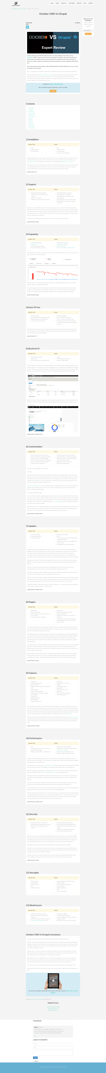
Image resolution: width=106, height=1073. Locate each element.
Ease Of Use (32, 113)
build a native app (73, 717)
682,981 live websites (62, 244)
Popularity (31, 111)
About (57, 3)
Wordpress (30, 57)
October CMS (34, 999)
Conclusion (32, 127)
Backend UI (32, 114)
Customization (32, 116)
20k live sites (34, 244)
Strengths (31, 124)
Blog (85, 3)
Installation (31, 108)
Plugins (30, 119)
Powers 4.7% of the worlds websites (66, 247)
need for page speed (49, 765)
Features (31, 121)
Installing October (31, 161)
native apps (69, 713)
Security (31, 123)
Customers (72, 3)
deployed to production (68, 161)
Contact (90, 3)
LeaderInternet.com (17, 8)
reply (35, 1036)
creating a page (58, 501)
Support (31, 109)
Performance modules (62, 750)
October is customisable (33, 485)
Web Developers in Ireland (45, 74)
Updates (31, 118)
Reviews (40, 999)
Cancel (36, 1061)
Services (79, 3)
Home (52, 3)
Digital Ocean (52, 772)
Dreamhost (43, 772)
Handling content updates (37, 920)
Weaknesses (32, 126)
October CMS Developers (56, 84)
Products (64, 3)
